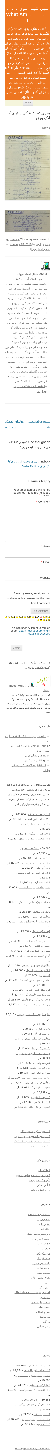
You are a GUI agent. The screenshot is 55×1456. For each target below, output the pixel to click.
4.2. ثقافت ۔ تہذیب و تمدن (34, 838)
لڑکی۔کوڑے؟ (43, 1028)
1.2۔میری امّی (42, 857)
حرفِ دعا (45, 1248)
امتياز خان (44, 1224)
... (49, 853)
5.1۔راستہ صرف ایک (38, 970)
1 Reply (45, 127)
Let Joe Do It (31, 848)
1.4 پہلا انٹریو (42, 1102)
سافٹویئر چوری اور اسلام (36, 965)
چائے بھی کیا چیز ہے (36, 1077)
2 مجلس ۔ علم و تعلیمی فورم (33, 1175)
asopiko (41, 736)
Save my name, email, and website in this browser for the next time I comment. (28, 598)
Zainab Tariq (38, 745)
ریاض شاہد (43, 1267)
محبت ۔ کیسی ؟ (40, 1087)
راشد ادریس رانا (41, 1263)
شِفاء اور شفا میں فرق (37, 950)
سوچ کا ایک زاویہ (40, 1072)
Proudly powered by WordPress (32, 1448)
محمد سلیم (43, 1306)
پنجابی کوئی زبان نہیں (37, 1082)
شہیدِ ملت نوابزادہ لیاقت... (34, 887)
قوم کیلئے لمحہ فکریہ (38, 989)
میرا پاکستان (43, 1311)
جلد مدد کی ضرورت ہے (36, 862)
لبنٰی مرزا (45, 1297)
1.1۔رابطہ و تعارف (39, 814)
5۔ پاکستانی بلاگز (40, 1189)
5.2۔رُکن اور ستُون (39, 833)
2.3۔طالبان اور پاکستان (37, 818)
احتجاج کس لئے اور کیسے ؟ (35, 980)
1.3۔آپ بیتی (43, 867)
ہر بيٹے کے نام (42, 1033)
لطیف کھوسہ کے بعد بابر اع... (33, 1014)
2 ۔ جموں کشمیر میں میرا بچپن (32, 1136)
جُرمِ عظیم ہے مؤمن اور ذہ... (33, 955)
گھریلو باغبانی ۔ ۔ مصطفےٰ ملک (32, 1292)
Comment (43, 501)
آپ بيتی (15, 239)
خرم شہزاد (43, 1258)
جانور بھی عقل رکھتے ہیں (32, 823)
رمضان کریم (32, 755)
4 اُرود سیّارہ (43, 1185)
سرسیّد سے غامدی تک (37, 994)
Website (45, 577)
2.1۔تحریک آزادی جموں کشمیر (32, 1404)
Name (45, 546)
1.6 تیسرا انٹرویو (40, 1097)
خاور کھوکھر (43, 1253)
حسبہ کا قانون (42, 945)
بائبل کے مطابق (41, 911)
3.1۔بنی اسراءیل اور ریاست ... (32, 872)
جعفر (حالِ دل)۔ (40, 1238)
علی (47, 1282)
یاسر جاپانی (43, 1326)
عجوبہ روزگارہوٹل (39, 1106)
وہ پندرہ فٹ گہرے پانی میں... (33, 1053)
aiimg (43, 755)
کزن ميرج (44, 975)
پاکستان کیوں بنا (41, 1048)
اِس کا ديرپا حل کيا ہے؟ (34, 1004)
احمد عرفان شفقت (39, 1214)
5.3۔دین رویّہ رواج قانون (36, 999)
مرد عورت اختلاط (40, 1067)
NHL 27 (41, 765)
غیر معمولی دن (41, 1062)
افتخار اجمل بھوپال (39, 249)
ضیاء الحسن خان (40, 1277)
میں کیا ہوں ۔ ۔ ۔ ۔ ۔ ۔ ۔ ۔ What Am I (27, 14)
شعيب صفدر (43, 1272)
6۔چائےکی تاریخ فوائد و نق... (34, 921)
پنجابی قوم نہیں (41, 916)
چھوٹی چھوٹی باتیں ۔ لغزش (34, 901)
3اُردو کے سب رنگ (39, 1180)
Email (45, 562)
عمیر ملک (44, 1287)
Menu (28, 102)
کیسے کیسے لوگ (41, 931)
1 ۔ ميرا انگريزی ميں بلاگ (35, 1131)
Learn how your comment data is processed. (34, 632)
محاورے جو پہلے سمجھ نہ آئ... (32, 1038)
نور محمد (45, 1316)
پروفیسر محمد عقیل (38, 1233)
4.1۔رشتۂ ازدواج (40, 882)
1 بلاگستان (44, 1170)
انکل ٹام (45, 1228)
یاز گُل (46, 1321)
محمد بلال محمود (40, 1302)
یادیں (39, 244)
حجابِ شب (44, 1243)
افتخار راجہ (43, 1219)
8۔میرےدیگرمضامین (37, 940)
